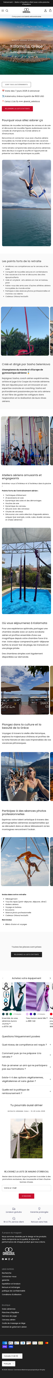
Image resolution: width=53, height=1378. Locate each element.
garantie (5, 1280)
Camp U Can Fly (11, 101)
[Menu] (2, 10)
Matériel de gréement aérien (14, 1327)
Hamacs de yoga (9, 1316)
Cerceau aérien (8, 1319)
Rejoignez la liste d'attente (26, 954)
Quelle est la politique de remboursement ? (15, 1091)
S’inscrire (26, 1196)
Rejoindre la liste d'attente (17, 109)
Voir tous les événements (16, 84)
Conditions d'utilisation (11, 1294)
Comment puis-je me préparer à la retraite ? (21, 1055)
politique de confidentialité (13, 1291)
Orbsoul (10, 1370)
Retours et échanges (11, 1287)
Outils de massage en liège (13, 1323)
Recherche (6, 1273)
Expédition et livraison (11, 1284)
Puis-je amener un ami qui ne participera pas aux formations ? (24, 1067)
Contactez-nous (9, 1276)
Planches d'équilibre (10, 1312)
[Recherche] (8, 10)
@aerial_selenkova (32, 101)
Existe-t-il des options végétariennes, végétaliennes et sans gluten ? (23, 1079)
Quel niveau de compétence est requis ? (24, 1044)
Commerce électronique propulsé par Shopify (29, 1370)
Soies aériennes (8, 1309)
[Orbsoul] (26, 10)
